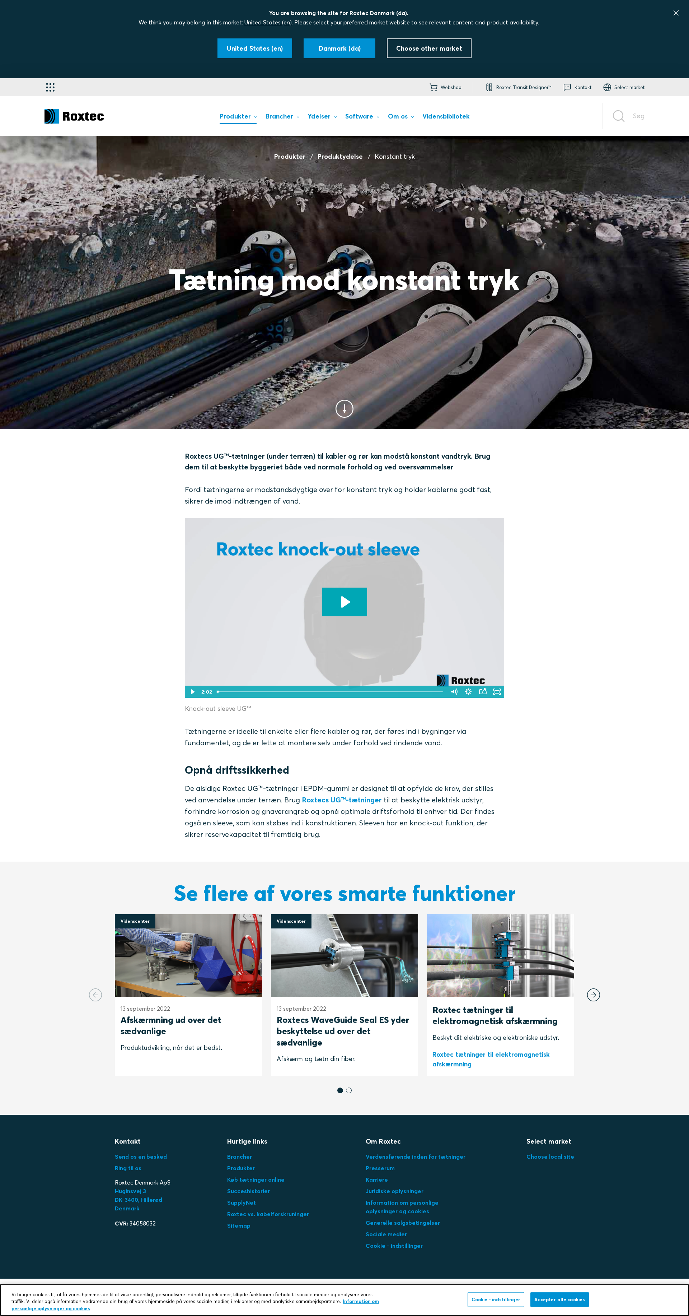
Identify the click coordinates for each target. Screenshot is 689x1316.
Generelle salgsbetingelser (403, 1222)
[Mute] (454, 692)
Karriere (377, 1179)
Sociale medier (386, 1234)
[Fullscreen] (497, 692)
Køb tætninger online (256, 1179)
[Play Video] (192, 692)
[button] (340, 1090)
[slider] (330, 692)
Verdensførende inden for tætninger (415, 1156)
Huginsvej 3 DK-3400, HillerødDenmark (138, 1199)
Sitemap (238, 1225)
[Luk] (676, 13)
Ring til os (128, 1168)
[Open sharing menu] (482, 692)
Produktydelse (340, 156)
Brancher (239, 1156)
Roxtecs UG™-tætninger (342, 799)
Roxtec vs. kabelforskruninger (268, 1214)
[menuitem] (238, 118)
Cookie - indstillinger (394, 1245)
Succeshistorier (248, 1191)
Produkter (289, 156)
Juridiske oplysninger (394, 1191)
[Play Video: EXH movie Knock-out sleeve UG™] (344, 602)
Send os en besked (141, 1156)
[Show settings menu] (468, 692)
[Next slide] (593, 994)
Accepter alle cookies (559, 1299)
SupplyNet (241, 1202)
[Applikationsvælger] (50, 87)
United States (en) (268, 22)
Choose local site (550, 1156)
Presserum (380, 1168)
